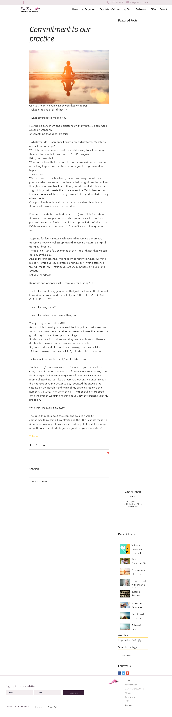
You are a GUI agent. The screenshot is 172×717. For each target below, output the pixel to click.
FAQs (127, 701)
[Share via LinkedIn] (43, 445)
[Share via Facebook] (30, 445)
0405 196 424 (117, 2)
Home (127, 681)
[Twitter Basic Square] (123, 673)
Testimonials (130, 697)
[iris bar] (23, 2)
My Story (128, 693)
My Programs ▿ (131, 685)
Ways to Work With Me (134, 689)
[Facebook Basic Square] (119, 673)
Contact (128, 705)
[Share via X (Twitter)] (37, 445)
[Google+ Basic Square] (127, 673)
